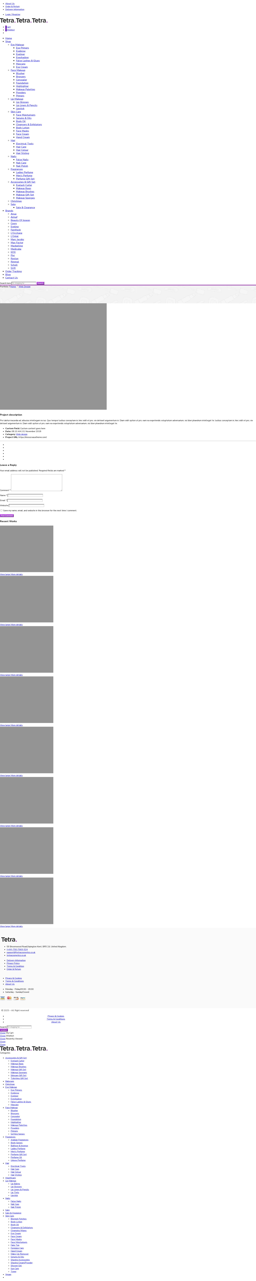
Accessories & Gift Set (23, 182)
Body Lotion (22, 127)
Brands (9, 210)
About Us (10, 3)
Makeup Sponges (25, 198)
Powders (21, 92)
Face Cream (22, 134)
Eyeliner (20, 54)
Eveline (15, 226)
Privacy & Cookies (13, 978)
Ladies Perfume (24, 172)
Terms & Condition (15, 966)
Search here (5, 283)
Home (8, 38)
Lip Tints (15, 1192)
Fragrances (17, 169)
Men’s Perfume (24, 175)
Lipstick (20, 108)
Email (3, 500)
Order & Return (12, 6)
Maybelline (17, 245)
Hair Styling (22, 153)
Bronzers (21, 76)
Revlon (14, 258)
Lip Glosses (22, 102)
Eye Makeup (17, 44)
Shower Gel (16, 1265)
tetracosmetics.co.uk (16, 955)
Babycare (9, 1081)
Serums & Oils (23, 118)
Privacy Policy (13, 963)
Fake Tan (15, 1245)
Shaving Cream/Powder (22, 1262)
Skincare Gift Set (18, 1075)
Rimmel (15, 261)
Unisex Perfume (18, 1160)
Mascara (20, 63)
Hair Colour (22, 150)
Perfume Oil (16, 1157)
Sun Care (15, 1268)
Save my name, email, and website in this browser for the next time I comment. (40, 510)
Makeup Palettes (25, 89)
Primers (20, 95)
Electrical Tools (24, 143)
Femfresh (16, 229)
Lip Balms (15, 1183)
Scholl (14, 265)
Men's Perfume (18, 1151)
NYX (13, 252)
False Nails (22, 159)
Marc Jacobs (17, 239)
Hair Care (21, 146)
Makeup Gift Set (25, 194)
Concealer (21, 79)
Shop (8, 41)
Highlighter (22, 86)
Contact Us (11, 277)
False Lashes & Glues (28, 60)
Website (4, 505)
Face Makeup (18, 70)
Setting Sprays (18, 1134)
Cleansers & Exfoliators (29, 124)
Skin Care (16, 111)
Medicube (16, 249)
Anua (13, 213)
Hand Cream (23, 137)
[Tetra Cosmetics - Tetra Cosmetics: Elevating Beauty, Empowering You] (24, 21)
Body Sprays (17, 1142)
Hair (13, 140)
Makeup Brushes (25, 191)
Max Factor (17, 242)
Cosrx (14, 223)
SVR (13, 268)
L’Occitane (16, 233)
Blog (8, 274)
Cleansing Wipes (19, 1230)
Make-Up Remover (20, 1254)
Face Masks (22, 130)
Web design (21, 434)
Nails (13, 156)
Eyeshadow (22, 57)
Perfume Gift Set (25, 178)
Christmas (16, 201)
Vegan (8, 1274)
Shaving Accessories (20, 1259)
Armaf (14, 217)
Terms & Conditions (14, 981)
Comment (5, 490)
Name (3, 495)
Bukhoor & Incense (19, 1145)
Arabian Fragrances (19, 1139)
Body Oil (21, 121)
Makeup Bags (23, 188)
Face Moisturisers (25, 115)
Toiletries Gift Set (19, 1078)
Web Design (24, 286)
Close (2, 1032)
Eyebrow (20, 51)
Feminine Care (17, 1248)
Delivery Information (14, 9)
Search (40, 283)
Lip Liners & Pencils (26, 105)
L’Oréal (15, 236)
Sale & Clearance (25, 207)
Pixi (13, 255)
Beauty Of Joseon (20, 220)
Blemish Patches (19, 1218)
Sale (13, 204)
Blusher (20, 73)
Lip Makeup (17, 99)
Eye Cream (22, 67)
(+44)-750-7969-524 (17, 949)
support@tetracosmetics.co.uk (21, 952)
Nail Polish (22, 166)
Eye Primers (22, 47)
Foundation (22, 83)
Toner (13, 1271)
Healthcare (10, 1177)
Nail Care (21, 162)
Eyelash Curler (24, 185)
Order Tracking (13, 271)
